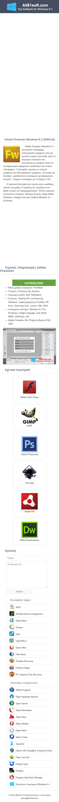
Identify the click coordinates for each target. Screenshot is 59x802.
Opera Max (21, 717)
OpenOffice (21, 641)
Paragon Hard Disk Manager (29, 777)
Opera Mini (21, 647)
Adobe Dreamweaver (29, 540)
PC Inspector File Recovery (29, 674)
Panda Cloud (22, 764)
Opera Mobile (22, 724)
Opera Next (21, 730)
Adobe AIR (29, 511)
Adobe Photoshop (29, 454)
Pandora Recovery (24, 661)
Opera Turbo (22, 737)
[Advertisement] (29, 44)
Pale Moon (21, 654)
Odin (18, 634)
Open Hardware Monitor (27, 697)
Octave (19, 627)
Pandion (19, 771)
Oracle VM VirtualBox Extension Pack (34, 750)
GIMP (29, 426)
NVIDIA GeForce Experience (29, 614)
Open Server (22, 703)
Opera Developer (24, 710)
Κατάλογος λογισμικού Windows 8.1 (33, 784)
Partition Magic (23, 668)
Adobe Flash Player (29, 397)
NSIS (18, 607)
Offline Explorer (23, 690)
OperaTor (20, 744)
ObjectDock (21, 621)
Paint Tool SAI (23, 757)
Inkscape (29, 483)
